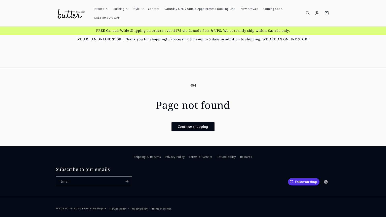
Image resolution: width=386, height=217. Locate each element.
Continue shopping (193, 126)
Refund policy (226, 156)
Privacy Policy (175, 156)
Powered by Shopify (94, 208)
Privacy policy (139, 208)
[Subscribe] (126, 181)
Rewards (246, 156)
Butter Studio (73, 208)
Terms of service (161, 208)
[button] (101, 8)
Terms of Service (201, 156)
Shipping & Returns (147, 156)
